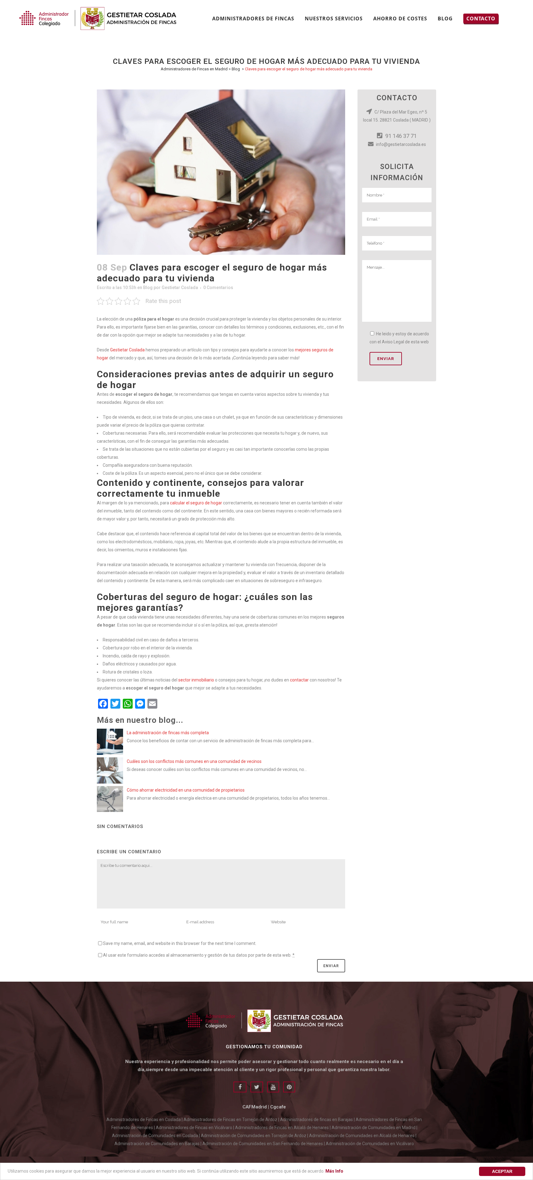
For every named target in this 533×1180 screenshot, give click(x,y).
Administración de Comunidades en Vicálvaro (370, 1143)
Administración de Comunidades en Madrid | (374, 1127)
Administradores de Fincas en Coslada (143, 1119)
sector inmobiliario (196, 679)
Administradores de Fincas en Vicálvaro (194, 1127)
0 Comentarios (218, 287)
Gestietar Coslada (180, 287)
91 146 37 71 (400, 136)
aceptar (502, 1171)
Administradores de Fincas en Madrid (194, 69)
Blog (236, 69)
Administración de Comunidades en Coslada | (156, 1135)
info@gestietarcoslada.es (400, 144)
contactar (299, 679)
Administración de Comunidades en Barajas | (158, 1143)
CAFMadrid (254, 1107)
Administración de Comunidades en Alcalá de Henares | (362, 1135)
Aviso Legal (393, 341)
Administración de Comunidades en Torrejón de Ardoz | (255, 1135)
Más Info (334, 1171)
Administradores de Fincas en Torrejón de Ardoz (230, 1119)
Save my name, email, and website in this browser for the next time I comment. (179, 943)
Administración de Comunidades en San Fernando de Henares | (264, 1143)
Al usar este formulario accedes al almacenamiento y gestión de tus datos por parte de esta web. (199, 955)
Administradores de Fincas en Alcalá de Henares (282, 1127)
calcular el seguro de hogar (196, 502)
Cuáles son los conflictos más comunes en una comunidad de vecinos (194, 761)
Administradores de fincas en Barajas (316, 1119)
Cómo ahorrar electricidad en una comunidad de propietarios (186, 790)
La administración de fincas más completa (168, 732)
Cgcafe (278, 1107)
